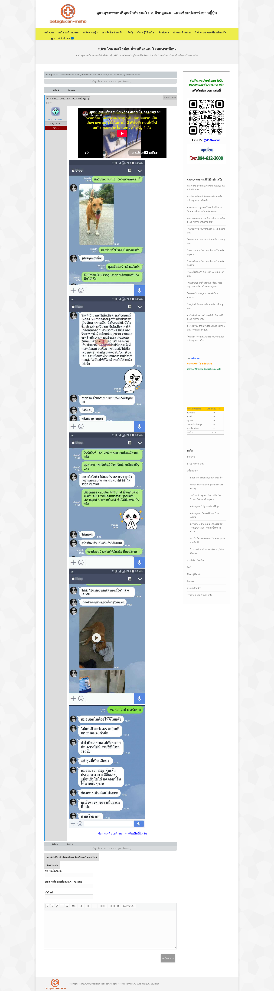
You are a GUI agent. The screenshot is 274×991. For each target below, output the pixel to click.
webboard (195, 358)
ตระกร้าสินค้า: (63, 38)
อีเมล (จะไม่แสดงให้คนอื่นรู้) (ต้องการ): (63, 881)
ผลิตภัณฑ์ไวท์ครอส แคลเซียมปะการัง (204, 369)
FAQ (189, 567)
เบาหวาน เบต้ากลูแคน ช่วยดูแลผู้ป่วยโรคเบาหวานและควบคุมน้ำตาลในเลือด (206, 528)
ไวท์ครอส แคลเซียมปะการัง (199, 595)
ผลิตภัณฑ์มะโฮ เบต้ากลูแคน (199, 364)
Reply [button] (49, 103)
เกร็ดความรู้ (192, 471)
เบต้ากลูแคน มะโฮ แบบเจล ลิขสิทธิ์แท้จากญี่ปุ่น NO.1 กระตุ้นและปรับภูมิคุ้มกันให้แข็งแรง (112, 55)
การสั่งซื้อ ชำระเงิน (195, 560)
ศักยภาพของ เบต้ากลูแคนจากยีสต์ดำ (206, 478)
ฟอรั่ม (154, 55)
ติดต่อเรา (191, 581)
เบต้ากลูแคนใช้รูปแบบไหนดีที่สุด (204, 506)
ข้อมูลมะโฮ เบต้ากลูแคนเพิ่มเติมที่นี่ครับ (122, 833)
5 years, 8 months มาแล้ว (111, 74)
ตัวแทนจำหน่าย (194, 588)
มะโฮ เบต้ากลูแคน (195, 464)
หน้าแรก (191, 457)
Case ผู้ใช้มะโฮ (194, 574)
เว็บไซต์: (49, 892)
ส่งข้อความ (168, 958)
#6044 (85, 98)
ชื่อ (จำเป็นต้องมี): (53, 870)
